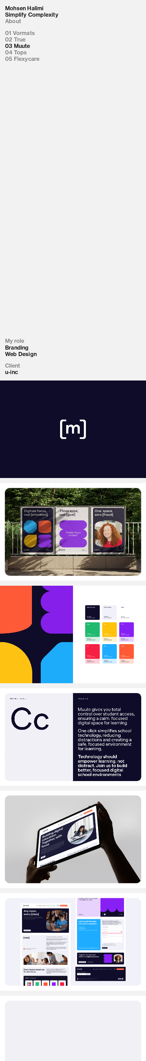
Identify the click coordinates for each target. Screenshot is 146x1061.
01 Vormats (20, 33)
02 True (15, 39)
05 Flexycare (22, 59)
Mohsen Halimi (24, 8)
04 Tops (16, 52)
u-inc (11, 372)
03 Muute (17, 46)
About (13, 21)
